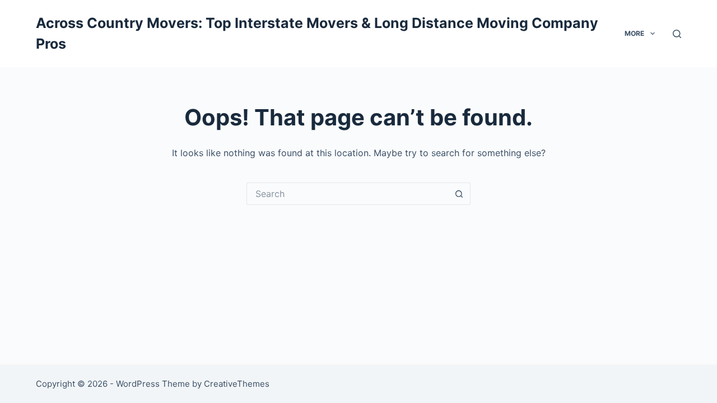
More (634, 33)
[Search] (677, 34)
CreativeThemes (236, 383)
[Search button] (459, 193)
